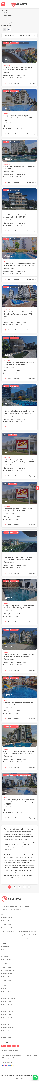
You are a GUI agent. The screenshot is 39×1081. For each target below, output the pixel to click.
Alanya (7, 72)
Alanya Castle (7, 992)
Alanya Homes (7, 921)
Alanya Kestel (9, 562)
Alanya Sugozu (9, 220)
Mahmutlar (7, 857)
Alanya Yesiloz (7, 1037)
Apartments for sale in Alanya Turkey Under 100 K (20, 938)
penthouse (12, 865)
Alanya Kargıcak (10, 416)
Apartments (6, 164)
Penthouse (6, 65)
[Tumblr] (18, 1046)
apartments (16, 855)
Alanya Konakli (9, 367)
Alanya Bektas (9, 465)
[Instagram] (5, 1046)
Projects (5, 956)
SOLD (5, 435)
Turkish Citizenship (25, 775)
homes (16, 836)
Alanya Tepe (7, 1031)
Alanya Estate (7, 917)
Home (3, 23)
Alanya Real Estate (9, 977)
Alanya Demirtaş (10, 513)
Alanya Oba (8, 123)
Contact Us (7, 13)
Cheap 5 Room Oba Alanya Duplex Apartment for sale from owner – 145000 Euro (17, 118)
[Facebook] (2, 1046)
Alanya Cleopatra (8, 1001)
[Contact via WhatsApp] (35, 1077)
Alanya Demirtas (8, 1005)
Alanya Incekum (8, 1011)
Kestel (13, 857)
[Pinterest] (13, 1046)
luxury (24, 873)
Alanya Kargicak (8, 1014)
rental (5, 860)
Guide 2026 (9, 15)
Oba (20, 857)
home (12, 842)
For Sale (6, 42)
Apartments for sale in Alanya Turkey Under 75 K (20, 935)
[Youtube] (10, 1046)
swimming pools (12, 875)
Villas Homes (7, 360)
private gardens (14, 867)
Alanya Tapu (7, 924)
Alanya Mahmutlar (10, 319)
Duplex (6, 10)
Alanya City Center (9, 998)
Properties (10, 23)
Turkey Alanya (7, 927)
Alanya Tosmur (7, 1034)
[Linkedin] (15, 1046)
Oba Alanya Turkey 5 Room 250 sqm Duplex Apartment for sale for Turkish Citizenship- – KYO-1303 (19, 802)
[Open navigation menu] (3, 4)
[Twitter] (8, 1046)
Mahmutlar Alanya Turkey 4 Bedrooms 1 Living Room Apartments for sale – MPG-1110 (17, 314)
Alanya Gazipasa (8, 1008)
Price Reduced (23, 42)
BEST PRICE (14, 42)
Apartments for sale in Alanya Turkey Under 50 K (20, 931)
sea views (22, 865)
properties (18, 831)
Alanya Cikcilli (9, 171)
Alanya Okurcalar (8, 1027)
